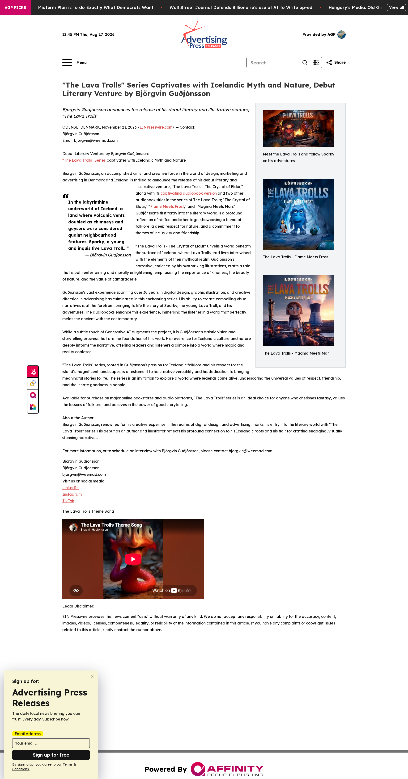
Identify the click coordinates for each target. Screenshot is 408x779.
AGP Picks (15, 7)
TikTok (68, 500)
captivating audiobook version (189, 193)
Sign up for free (51, 755)
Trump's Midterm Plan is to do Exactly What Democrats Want (86, 7)
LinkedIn (70, 487)
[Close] (92, 676)
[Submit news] (32, 372)
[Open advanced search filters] (316, 62)
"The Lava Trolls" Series (84, 160)
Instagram (72, 494)
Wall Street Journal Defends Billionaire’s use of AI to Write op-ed (241, 7)
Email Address (28, 733)
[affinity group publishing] (32, 395)
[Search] (304, 62)
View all (396, 7)
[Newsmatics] (32, 407)
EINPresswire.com (156, 127)
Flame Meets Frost (167, 206)
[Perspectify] (32, 384)
